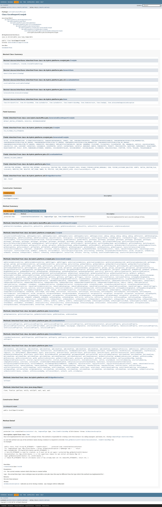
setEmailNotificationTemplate (132, 290)
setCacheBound (142, 367)
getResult (133, 273)
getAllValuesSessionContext (94, 324)
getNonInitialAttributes (43, 314)
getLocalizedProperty (113, 324)
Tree (24, 2)
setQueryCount (147, 297)
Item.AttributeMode (27, 102)
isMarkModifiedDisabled (57, 280)
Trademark (38, 505)
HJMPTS (136, 167)
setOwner (25, 371)
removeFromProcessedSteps (98, 286)
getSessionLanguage (132, 275)
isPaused (56, 249)
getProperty (53, 337)
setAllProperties (125, 337)
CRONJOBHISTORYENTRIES (82, 140)
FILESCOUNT (95, 144)
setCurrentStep (89, 250)
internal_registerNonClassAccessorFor (66, 360)
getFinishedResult (121, 243)
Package (10, 2)
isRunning (64, 249)
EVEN (109, 167)
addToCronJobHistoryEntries (13, 262)
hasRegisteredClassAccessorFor (14, 360)
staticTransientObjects (82, 169)
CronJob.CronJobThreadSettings (32, 64)
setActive (7, 288)
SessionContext (34, 216)
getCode (6, 264)
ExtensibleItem (69, 90)
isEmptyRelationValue (11, 362)
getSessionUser (9, 277)
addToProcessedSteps (25, 238)
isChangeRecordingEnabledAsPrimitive (36, 279)
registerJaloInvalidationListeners (118, 363)
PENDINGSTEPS (101, 146)
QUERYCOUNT (131, 146)
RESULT (19, 148)
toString (86, 252)
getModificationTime (106, 356)
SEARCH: (139, 5)
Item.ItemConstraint (88, 102)
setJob (131, 250)
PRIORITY (111, 146)
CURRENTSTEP (40, 144)
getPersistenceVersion (23, 358)
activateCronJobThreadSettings (14, 236)
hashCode (139, 358)
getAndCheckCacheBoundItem (13, 354)
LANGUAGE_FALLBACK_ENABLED (13, 157)
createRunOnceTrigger (129, 238)
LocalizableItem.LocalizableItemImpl (17, 83)
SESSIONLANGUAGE (88, 148)
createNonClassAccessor (12, 337)
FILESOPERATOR (116, 144)
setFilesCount (61, 291)
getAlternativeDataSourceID (115, 262)
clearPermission (149, 351)
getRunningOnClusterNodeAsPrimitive (54, 275)
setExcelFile (81, 226)
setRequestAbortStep (134, 299)
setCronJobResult (54, 250)
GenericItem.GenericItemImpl (14, 73)
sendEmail (34, 250)
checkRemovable (137, 351)
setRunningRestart (56, 252)
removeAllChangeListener (129, 249)
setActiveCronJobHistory (45, 288)
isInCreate (24, 362)
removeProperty (100, 337)
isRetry (123, 282)
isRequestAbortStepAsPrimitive (85, 282)
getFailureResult (77, 243)
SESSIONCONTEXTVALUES (60, 148)
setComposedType (9, 369)
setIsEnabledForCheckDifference (116, 250)
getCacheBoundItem (51, 354)
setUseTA (64, 371)
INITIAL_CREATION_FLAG (148, 167)
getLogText (52, 245)
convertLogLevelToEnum (99, 238)
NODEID (93, 146)
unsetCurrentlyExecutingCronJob (131, 252)
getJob (54, 268)
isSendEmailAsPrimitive (46, 284)
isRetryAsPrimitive (141, 282)
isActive (88, 277)
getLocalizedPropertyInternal (14, 326)
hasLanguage (71, 326)
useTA (70, 371)
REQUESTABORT (151, 146)
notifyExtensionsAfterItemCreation (118, 362)
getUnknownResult (90, 247)
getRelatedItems (58, 314)
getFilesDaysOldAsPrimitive (139, 266)
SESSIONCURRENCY (75, 148)
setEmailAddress (102, 290)
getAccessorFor (50, 352)
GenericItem (68, 70)
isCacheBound (110, 360)
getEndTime (7, 266)
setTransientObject (52, 371)
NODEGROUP (86, 146)
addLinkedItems (9, 349)
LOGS (15, 146)
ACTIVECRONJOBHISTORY (17, 140)
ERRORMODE (86, 144)
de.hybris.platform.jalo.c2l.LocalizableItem (27, 24)
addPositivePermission (148, 349)
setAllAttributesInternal (13, 367)
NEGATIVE (27, 169)
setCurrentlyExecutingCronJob (71, 250)
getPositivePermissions (46, 358)
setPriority (79, 297)
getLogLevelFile (34, 245)
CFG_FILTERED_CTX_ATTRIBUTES (14, 131)
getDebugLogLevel (38, 243)
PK (45, 169)
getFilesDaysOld (109, 266)
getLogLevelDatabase (20, 245)
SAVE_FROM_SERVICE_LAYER (64, 169)
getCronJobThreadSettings (112, 241)
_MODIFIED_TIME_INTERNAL (31, 167)
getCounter (97, 241)
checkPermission (112, 351)
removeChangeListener (146, 249)
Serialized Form (7, 47)
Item (65, 99)
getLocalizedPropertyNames (35, 326)
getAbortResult (82, 239)
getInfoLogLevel (148, 243)
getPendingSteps (42, 271)
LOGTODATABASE (68, 146)
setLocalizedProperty (31, 327)
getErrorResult (64, 243)
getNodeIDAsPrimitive (11, 271)
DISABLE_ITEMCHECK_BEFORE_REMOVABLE (93, 167)
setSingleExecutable (126, 302)
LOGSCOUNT (22, 146)
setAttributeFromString (109, 367)
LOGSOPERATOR (50, 146)
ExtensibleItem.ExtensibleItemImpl (16, 93)
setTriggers (58, 304)
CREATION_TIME (56, 167)
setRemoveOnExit (43, 299)
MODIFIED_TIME (17, 169)
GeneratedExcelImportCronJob (18, 42)
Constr (19, 7)
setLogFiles (139, 250)
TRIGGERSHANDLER (145, 148)
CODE (71, 140)
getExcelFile (27, 226)
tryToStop (94, 252)
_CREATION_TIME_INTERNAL (12, 167)
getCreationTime (91, 354)
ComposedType (48, 216)
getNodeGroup (125, 269)
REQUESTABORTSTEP (10, 148)
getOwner (136, 356)
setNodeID (7, 252)
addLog (106, 236)
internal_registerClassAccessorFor (39, 360)
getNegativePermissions (123, 356)
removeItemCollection (146, 363)
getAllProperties (28, 337)
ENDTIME (79, 144)
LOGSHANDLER (41, 146)
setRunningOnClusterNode (82, 301)
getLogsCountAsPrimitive (145, 268)
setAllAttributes (121, 365)
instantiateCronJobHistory (13, 249)
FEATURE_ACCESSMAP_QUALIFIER (122, 167)
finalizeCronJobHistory (54, 239)
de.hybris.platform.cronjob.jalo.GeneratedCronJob (35, 27)
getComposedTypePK (78, 354)
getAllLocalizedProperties (13, 324)
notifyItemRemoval (37, 363)
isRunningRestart (75, 249)
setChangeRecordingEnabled (125, 288)
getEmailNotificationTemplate (116, 264)
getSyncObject (89, 358)
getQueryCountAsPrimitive (100, 273)
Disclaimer (10, 505)
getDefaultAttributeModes (13, 226)
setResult (36, 252)
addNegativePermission (119, 349)
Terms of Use (45, 505)
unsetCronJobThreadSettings (108, 252)
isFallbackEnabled (93, 326)
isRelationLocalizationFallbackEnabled (81, 362)
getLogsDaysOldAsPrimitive (55, 269)
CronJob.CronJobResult (11, 64)
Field (14, 7)
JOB (123, 144)
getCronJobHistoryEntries (26, 264)
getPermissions (9, 358)
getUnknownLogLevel (75, 247)
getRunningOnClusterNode (12, 275)
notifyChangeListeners (105, 249)
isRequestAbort (137, 280)
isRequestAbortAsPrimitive (13, 282)
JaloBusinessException (93, 431)
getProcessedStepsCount (40, 273)
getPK (35, 358)
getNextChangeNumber (80, 245)
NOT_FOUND (34, 169)
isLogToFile (150, 279)
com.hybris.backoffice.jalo (17, 12)
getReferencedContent (51, 226)
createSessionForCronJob (147, 238)
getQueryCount (73, 273)
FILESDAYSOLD (104, 144)
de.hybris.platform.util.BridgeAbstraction (18, 19)
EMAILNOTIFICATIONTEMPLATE (65, 144)
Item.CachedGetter (41, 102)
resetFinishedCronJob (21, 250)
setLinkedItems (48, 369)
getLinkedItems (124, 354)
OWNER (41, 169)
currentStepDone (9, 239)
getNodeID (145, 269)
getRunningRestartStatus (147, 245)
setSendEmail (152, 301)
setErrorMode (39, 291)
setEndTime (99, 250)
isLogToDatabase (84, 279)
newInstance (101, 362)
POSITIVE (51, 169)
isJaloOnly (7, 169)
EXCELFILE (28, 121)
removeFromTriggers (135, 286)
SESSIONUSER (99, 148)
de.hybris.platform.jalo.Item (17, 21)
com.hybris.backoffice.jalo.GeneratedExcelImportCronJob (43, 31)
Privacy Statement (19, 505)
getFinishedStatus (135, 243)
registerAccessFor (84, 363)
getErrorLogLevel (52, 243)
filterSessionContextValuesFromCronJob (30, 239)
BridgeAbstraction (53, 176)
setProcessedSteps (120, 297)
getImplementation (10, 314)
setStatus (78, 252)
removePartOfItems (93, 365)
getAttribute (28, 354)
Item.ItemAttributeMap (71, 102)
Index (37, 2)
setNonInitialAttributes (12, 371)
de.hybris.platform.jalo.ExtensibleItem (23, 23)
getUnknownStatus (103, 247)
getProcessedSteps (10, 273)
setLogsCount (107, 293)
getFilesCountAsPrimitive (74, 266)
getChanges (93, 239)
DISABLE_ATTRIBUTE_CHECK (70, 167)
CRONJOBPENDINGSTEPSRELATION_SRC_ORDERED (18, 142)
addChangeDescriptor (34, 236)
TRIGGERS (136, 148)
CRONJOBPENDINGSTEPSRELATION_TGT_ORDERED (49, 142)
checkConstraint (46, 351)
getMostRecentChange (65, 245)
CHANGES (65, 140)
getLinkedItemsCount (59, 356)
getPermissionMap (146, 356)
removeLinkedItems (26, 365)
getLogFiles (8, 245)
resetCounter (8, 250)
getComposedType (64, 354)
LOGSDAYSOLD (31, 146)
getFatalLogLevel (91, 243)
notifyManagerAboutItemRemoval (56, 363)
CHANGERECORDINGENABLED (53, 140)
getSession (78, 358)
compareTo (7, 352)
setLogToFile (123, 295)
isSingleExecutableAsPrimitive (115, 284)
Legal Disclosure (29, 505)
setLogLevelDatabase (53, 293)
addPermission (134, 349)
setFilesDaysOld (106, 291)
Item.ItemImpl (101, 102)
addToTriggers (50, 262)
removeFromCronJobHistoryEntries (15, 286)
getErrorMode (26, 266)
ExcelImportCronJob (10, 198)
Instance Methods (22, 211)
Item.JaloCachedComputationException (121, 102)
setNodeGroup (149, 250)
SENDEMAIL (48, 148)
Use (21, 2)
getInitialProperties (25, 314)
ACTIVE (6, 140)
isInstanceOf (33, 362)
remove (117, 249)
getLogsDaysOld (27, 269)
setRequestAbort (25, 252)
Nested (9, 7)
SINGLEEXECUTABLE (111, 148)
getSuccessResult (23, 247)
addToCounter (138, 236)
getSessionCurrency (102, 275)
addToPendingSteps (151, 236)
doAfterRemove (20, 352)
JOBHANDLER (129, 144)
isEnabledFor (38, 249)
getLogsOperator (92, 269)
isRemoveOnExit (72, 280)
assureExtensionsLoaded (12, 351)
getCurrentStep (61, 264)
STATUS (129, 148)
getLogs (44, 245)
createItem (24, 216)
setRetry (46, 301)
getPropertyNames (74, 337)
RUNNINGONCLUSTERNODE (35, 148)
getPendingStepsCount (69, 271)
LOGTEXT (59, 146)
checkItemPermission (60, 351)
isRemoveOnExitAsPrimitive (100, 280)
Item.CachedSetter (55, 102)
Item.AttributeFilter (11, 102)
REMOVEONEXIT (140, 146)
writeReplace (77, 371)
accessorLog (45, 167)
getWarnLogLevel (116, 247)
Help (41, 2)
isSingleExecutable (81, 284)
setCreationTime (22, 369)
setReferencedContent (105, 226)
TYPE (93, 169)
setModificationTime (146, 369)
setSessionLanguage (72, 302)
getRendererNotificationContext (126, 245)
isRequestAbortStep (51, 282)
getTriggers (69, 277)
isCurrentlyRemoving (123, 360)
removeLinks (81, 365)
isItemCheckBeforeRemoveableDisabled (53, 362)
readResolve (72, 363)
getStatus (52, 277)
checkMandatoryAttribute (77, 351)
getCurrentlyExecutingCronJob (132, 241)
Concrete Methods (38, 211)
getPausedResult (94, 245)
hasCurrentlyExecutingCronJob (134, 247)
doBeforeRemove (32, 352)
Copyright (3, 505)
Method (24, 7)
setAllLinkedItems (29, 367)
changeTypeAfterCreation (30, 351)
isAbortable (28, 249)
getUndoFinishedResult (59, 247)
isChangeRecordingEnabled (140, 277)
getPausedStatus (107, 245)
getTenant (98, 358)
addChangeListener (96, 236)
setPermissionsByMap (37, 371)
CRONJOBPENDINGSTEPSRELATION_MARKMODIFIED (129, 140)
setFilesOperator (10, 293)
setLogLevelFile (83, 293)
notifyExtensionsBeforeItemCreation (16, 363)
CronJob (73, 60)
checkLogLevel (68, 238)
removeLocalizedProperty (109, 326)
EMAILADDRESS (50, 144)
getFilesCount (47, 266)
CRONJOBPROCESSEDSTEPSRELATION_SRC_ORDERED (113, 142)
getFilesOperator (31, 268)
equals (41, 352)
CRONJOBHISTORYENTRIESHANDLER (101, 140)
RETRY (25, 148)
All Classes (4, 5)
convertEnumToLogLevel (82, 238)
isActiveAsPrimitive (107, 277)
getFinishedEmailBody (105, 243)
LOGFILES (138, 144)
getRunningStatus (10, 247)
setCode (46, 290)
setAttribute (84, 367)
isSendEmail (23, 284)
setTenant (7, 380)
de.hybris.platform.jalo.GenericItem (28, 26)
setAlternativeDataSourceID (84, 288)
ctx (13, 352)
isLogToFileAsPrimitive (21, 280)
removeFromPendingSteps (61, 286)
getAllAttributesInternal (120, 352)
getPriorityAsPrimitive (123, 271)
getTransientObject (110, 358)
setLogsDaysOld (150, 293)
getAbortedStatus (70, 239)
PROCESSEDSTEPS (120, 146)
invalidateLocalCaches (89, 360)
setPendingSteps (55, 297)
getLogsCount (119, 268)
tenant (10, 179)
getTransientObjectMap (126, 358)
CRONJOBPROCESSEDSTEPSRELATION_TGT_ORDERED (19, 144)
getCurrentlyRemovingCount (108, 354)
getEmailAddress (85, 264)
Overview (4, 2)
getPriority (99, 271)
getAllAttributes (63, 352)
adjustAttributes (55, 238)
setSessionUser (100, 302)
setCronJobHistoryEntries (67, 290)
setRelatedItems (71, 314)
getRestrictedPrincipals (64, 358)
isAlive (101, 360)
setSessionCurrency (42, 302)
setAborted (42, 250)
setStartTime (68, 252)
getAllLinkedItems (136, 352)
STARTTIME (121, 148)
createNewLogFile (115, 238)
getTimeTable (35, 247)
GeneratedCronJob (61, 137)
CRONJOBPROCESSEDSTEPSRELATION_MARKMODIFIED (81, 142)
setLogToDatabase (71, 295)
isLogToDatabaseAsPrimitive (114, 279)
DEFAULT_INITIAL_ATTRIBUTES (13, 121)
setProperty (150, 337)
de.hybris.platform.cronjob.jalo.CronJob (35, 29)
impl (5, 179)
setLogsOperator (45, 295)
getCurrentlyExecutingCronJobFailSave (17, 243)
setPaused (15, 252)
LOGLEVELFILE (8, 146)
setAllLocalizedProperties (148, 326)
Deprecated (31, 2)
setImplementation (35, 369)
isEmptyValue (80, 326)
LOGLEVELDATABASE (148, 144)
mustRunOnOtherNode (89, 249)
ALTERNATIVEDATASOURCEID (34, 140)
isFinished (48, 249)
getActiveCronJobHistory (76, 262)
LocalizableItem (72, 80)
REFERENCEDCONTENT (39, 121)
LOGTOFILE (78, 146)
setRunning (45, 252)
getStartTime (32, 277)
